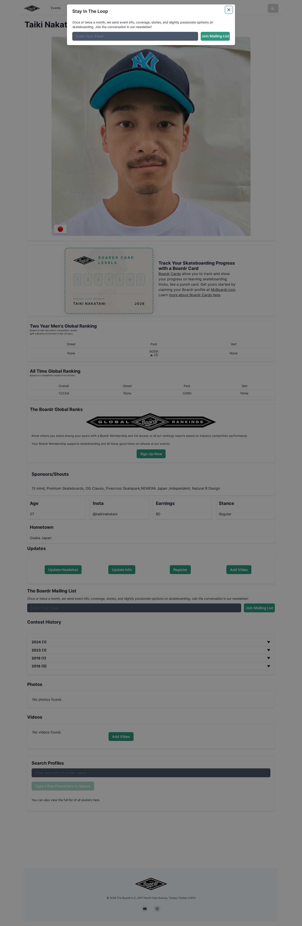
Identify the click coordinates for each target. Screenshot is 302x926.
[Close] (228, 9)
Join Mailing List (215, 36)
